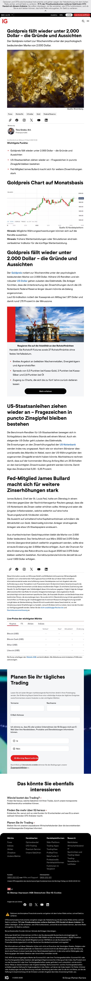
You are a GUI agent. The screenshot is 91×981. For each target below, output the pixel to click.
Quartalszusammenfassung (17, 610)
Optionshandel (32, 842)
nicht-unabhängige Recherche (52, 607)
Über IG (49, 893)
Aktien (30, 623)
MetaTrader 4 (52, 856)
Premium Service (33, 849)
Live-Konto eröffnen (82, 15)
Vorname (14, 703)
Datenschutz (39, 893)
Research (72, 838)
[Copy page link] (10, 120)
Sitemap (14, 893)
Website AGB (31, 657)
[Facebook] (17, 120)
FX (22, 623)
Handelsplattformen (55, 838)
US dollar (30, 114)
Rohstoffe (19, 114)
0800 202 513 (45, 877)
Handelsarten (31, 838)
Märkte (10, 838)
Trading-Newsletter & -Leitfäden (74, 861)
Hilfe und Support (30, 877)
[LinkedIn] (46, 120)
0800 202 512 (13, 877)
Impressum (23, 893)
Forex (10, 114)
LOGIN (69, 15)
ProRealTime (52, 852)
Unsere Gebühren (33, 852)
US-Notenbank (68, 444)
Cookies (57, 893)
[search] (83, 21)
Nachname (51, 703)
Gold (38, 114)
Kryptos (12, 623)
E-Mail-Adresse (17, 715)
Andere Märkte (13, 856)
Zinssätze (11, 852)
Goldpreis (16, 272)
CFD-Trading (31, 846)
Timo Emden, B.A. (23, 130)
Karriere (82, 978)
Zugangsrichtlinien (19, 767)
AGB (31, 893)
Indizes (41, 623)
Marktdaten (73, 842)
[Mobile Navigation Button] (88, 21)
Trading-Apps (53, 846)
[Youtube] (39, 120)
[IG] (5, 21)
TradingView (52, 849)
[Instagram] (24, 120)
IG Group (67, 978)
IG (8, 893)
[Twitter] (32, 120)
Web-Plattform (53, 842)
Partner (75, 978)
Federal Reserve (50, 114)
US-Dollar (22, 280)
